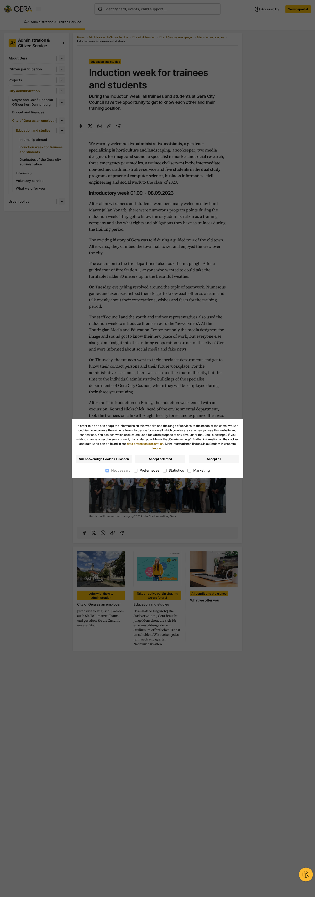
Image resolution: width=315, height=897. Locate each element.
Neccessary (120, 470)
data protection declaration (145, 444)
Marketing (201, 470)
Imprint (157, 448)
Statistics (176, 470)
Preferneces (149, 470)
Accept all (214, 459)
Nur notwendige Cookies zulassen (104, 459)
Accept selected (160, 459)
